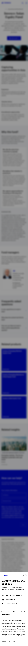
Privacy (15, 611)
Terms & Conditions (6, 611)
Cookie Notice (22, 611)
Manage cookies (5, 614)
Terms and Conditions (18, 635)
